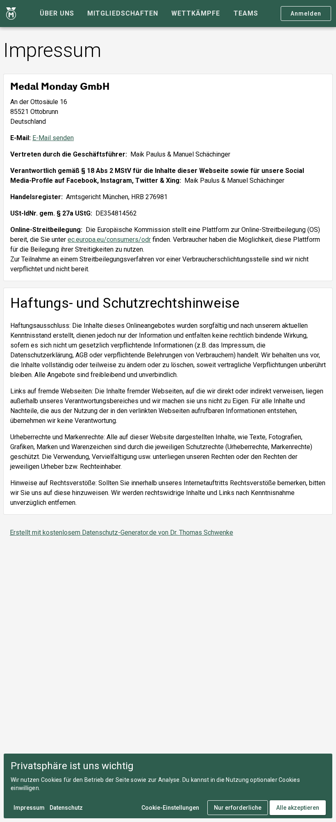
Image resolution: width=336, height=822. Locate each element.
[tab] (57, 13)
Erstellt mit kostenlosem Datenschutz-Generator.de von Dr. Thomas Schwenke (121, 532)
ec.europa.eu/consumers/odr (109, 239)
